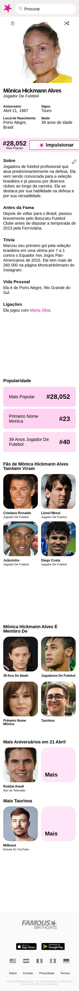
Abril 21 (10, 110)
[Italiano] (53, 961)
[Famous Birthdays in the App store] (26, 946)
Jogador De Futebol (21, 96)
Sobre (13, 973)
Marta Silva (40, 310)
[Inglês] (13, 961)
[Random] (66, 23)
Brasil (8, 127)
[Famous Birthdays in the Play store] (53, 946)
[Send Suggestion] (74, 162)
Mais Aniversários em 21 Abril (34, 741)
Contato (28, 973)
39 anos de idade (56, 122)
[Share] (12, 23)
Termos (65, 973)
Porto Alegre (14, 122)
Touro (46, 110)
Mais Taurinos (17, 800)
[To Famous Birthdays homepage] (7, 8)
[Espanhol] (26, 961)
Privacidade (46, 973)
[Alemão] (66, 961)
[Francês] (39, 961)
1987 (23, 110)
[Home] (39, 924)
